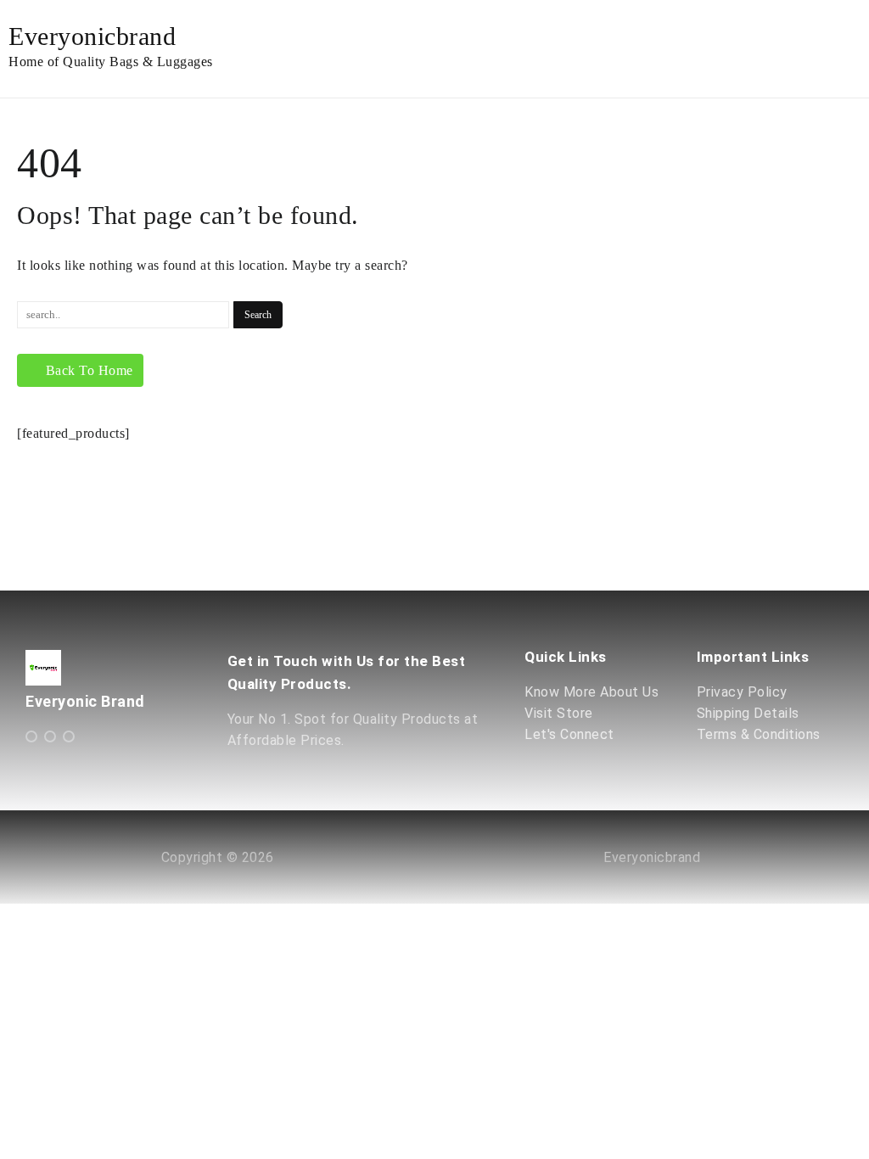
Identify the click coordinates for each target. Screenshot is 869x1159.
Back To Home (89, 370)
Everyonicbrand (92, 36)
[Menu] (842, 49)
